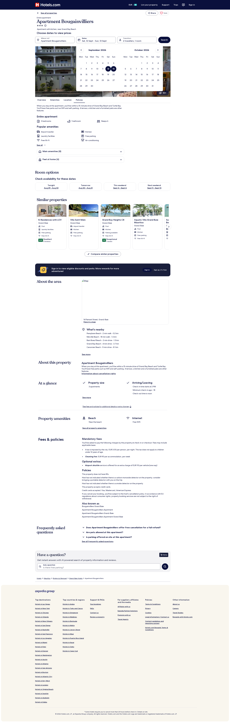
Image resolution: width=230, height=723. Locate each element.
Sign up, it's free (160, 270)
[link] (164, 13)
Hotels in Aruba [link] (69, 604)
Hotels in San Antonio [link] (43, 668)
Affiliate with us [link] (124, 607)
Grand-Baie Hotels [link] (76, 578)
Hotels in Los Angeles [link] (43, 638)
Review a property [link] (97, 617)
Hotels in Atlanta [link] (41, 664)
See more (86, 354)
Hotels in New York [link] (42, 608)
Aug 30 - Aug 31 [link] (86, 188)
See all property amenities (94, 428)
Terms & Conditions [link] (153, 604)
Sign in (192, 5)
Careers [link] (176, 608)
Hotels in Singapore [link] (70, 613)
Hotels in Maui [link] (68, 634)
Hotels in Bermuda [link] (70, 621)
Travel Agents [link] (123, 619)
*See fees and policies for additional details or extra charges (105, 406)
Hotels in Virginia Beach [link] (44, 689)
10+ (164, 93)
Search (164, 40)
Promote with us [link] (124, 615)
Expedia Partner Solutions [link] (128, 611)
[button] (86, 63)
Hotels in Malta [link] (69, 625)
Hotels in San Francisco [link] (44, 634)
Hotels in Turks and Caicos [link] (73, 608)
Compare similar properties (104, 254)
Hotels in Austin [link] (41, 659)
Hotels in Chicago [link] (42, 613)
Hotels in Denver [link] (41, 651)
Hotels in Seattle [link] (41, 694)
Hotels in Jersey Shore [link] (71, 630)
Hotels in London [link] (41, 685)
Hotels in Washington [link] (43, 655)
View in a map (89, 322)
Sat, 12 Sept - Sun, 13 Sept (94, 41)
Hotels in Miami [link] (41, 642)
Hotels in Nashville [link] (42, 630)
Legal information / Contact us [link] (157, 617)
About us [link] (176, 604)
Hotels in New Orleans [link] (43, 621)
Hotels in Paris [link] (40, 647)
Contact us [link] (94, 613)
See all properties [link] (49, 13)
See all (40, 145)
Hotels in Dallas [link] (41, 702)
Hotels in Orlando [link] (42, 617)
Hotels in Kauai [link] (68, 642)
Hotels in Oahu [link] (68, 647)
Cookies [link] (148, 613)
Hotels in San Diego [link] (42, 625)
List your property (149, 5)
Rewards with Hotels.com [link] (182, 617)
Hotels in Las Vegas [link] (42, 604)
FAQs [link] (92, 608)
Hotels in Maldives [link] (70, 617)
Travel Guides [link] (178, 613)
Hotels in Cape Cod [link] (70, 651)
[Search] (165, 566)
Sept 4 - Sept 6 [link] (120, 188)
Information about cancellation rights (99, 373)
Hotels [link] (39, 578)
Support (165, 5)
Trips (176, 5)
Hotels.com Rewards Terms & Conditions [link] (156, 629)
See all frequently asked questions (97, 541)
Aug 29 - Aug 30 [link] (51, 188)
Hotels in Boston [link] (41, 672)
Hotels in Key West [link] (42, 681)
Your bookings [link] (95, 604)
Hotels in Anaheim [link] (42, 698)
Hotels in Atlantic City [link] (43, 677)
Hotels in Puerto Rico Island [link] (73, 638)
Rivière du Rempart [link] (60, 578)
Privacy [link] (148, 608)
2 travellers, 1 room (132, 41)
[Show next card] (169, 227)
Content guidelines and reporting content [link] (154, 622)
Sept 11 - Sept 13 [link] (154, 188)
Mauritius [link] (47, 578)
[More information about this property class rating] (45, 25)
